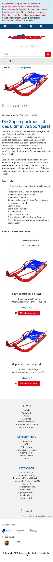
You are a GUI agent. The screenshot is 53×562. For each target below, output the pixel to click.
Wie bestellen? (26, 456)
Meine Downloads (26, 427)
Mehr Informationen (29, 313)
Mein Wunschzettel (26, 422)
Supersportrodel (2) (26, 492)
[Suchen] (48, 54)
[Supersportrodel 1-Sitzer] (26, 270)
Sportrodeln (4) (26, 489)
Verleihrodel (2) (26, 495)
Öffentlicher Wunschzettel (26, 424)
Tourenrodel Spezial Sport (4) (26, 481)
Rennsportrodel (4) (26, 487)
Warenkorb (26, 413)
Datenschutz (26, 447)
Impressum (26, 441)
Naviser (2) (26, 484)
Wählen (30, 241)
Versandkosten (45, 516)
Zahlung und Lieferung (26, 450)
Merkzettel (26, 419)
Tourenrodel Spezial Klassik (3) (26, 478)
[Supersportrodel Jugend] (26, 340)
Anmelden (25, 46)
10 (29, 246)
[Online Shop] (26, 37)
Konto (26, 416)
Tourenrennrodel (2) (26, 475)
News (26, 458)
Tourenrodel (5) (26, 472)
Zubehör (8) (26, 498)
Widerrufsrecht (26, 453)
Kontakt (26, 410)
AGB (27, 444)
